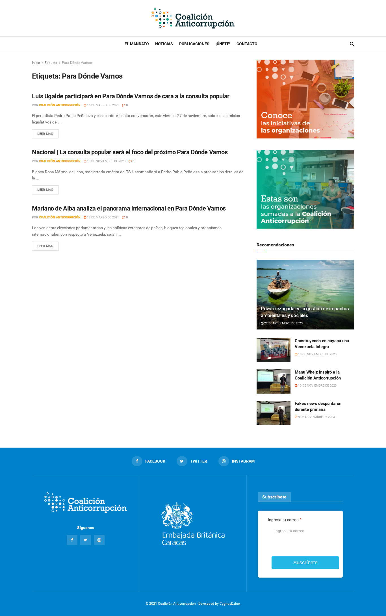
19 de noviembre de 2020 (105, 161)
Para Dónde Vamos (77, 63)
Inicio (36, 63)
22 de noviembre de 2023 (283, 323)
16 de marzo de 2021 (102, 105)
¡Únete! (223, 44)
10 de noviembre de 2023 (317, 354)
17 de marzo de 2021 (102, 217)
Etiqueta (51, 63)
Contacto (247, 44)
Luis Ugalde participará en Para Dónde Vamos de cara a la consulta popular (130, 96)
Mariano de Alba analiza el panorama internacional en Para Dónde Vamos (129, 208)
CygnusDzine (230, 604)
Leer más (45, 134)
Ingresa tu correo (284, 519)
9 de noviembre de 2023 (316, 417)
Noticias (164, 44)
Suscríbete (305, 562)
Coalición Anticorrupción (177, 604)
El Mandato (137, 44)
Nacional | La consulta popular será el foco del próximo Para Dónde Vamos (129, 152)
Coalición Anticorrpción (60, 105)
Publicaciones (194, 44)
